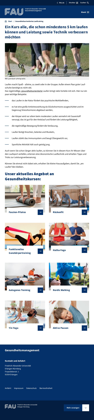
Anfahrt (8, 388)
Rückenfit (58, 212)
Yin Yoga (13, 328)
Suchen (83, 2)
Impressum (18, 388)
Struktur (72, 2)
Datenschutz (31, 388)
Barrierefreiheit (46, 388)
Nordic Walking (61, 290)
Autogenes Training (19, 290)
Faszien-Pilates (17, 212)
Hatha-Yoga (59, 250)
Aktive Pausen (60, 328)
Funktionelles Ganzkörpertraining (20, 251)
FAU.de (61, 3)
